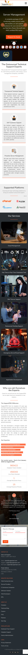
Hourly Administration (7, 635)
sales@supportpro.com (10, 560)
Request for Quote (14, 37)
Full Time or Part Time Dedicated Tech (14, 272)
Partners (3, 618)
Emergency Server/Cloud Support (14, 353)
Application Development (14, 380)
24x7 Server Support (14, 299)
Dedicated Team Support (7, 629)
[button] (24, 196)
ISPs (2, 597)
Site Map (3, 621)
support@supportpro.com (13, 562)
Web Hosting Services (7, 581)
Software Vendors (6, 591)
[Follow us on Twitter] (10, 652)
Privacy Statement (6, 642)
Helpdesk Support (6, 632)
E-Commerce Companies (7, 587)
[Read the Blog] (18, 652)
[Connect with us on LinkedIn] (15, 652)
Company (3, 605)
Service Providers (6, 584)
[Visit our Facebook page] (13, 652)
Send (5, 541)
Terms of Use (4, 646)
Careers (3, 611)
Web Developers (5, 594)
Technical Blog (5, 608)
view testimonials (14, 518)
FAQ (2, 614)
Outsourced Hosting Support (14, 326)
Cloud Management (14, 246)
